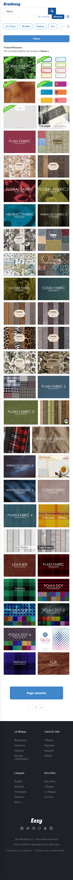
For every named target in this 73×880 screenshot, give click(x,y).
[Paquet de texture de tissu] (20, 540)
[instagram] (39, 828)
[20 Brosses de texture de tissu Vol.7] (20, 313)
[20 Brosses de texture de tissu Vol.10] (53, 313)
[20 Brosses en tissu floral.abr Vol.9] (20, 240)
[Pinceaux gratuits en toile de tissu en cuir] (20, 289)
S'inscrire (58, 16)
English (18, 781)
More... (18, 802)
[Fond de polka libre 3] (53, 614)
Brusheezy (20, 740)
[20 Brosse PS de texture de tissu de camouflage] (53, 362)
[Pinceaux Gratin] (53, 565)
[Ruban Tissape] (53, 117)
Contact (49, 796)
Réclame (49, 745)
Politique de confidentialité (49, 850)
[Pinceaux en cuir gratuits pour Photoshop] (20, 565)
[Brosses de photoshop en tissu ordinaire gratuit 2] (53, 387)
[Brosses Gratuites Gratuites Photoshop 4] (20, 515)
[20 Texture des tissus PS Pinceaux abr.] (53, 240)
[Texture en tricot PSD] (20, 117)
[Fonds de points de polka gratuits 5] (53, 639)
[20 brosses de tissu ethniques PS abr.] (53, 264)
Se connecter (44, 16)
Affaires (49, 740)
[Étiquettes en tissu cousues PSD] (53, 67)
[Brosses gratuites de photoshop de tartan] (20, 590)
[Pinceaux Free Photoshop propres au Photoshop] (53, 491)
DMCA (48, 755)
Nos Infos (50, 781)
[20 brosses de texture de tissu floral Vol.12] (20, 362)
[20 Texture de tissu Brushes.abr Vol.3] (53, 166)
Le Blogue (50, 791)
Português (20, 791)
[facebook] (22, 828)
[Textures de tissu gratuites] (54, 412)
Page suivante (36, 693)
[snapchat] (45, 828)
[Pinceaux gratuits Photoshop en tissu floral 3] (20, 67)
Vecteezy (19, 745)
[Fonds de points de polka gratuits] (53, 590)
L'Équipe (49, 786)
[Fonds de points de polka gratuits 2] (20, 614)
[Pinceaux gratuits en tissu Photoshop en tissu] (20, 141)
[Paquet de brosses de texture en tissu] (20, 92)
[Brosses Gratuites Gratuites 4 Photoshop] (20, 491)
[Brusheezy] (12, 4)
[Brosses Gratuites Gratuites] (50, 439)
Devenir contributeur (21, 757)
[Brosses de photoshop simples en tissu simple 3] (21, 412)
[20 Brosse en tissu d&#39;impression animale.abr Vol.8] (20, 338)
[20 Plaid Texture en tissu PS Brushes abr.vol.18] (20, 387)
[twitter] (27, 828)
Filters (36, 38)
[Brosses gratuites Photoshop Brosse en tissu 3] (53, 215)
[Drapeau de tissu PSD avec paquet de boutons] (53, 92)
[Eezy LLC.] (36, 821)
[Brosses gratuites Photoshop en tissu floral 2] (53, 191)
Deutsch (19, 796)
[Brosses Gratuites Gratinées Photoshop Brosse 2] (20, 466)
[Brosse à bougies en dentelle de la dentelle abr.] (53, 466)
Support (49, 750)
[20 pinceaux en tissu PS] (53, 141)
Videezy (19, 750)
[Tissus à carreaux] (17, 439)
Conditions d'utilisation (19, 850)
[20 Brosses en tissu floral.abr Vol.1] (20, 166)
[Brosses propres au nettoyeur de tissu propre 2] (53, 289)
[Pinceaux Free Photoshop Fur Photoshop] (53, 663)
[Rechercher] (52, 11)
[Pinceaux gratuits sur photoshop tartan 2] (20, 663)
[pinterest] (33, 828)
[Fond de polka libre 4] (20, 639)
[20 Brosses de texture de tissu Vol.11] (53, 338)
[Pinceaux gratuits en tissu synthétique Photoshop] (20, 215)
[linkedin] (51, 828)
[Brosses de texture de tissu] (53, 515)
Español (19, 786)
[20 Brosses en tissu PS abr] (20, 264)
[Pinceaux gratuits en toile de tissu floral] (20, 191)
